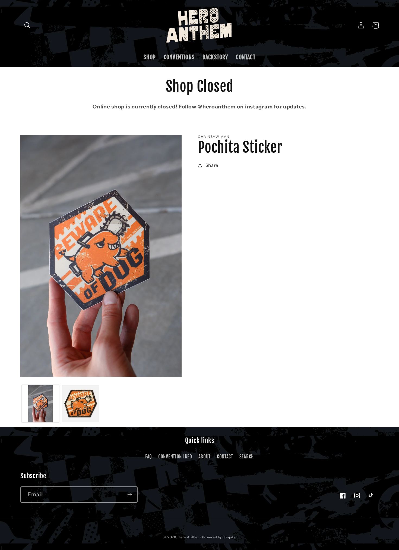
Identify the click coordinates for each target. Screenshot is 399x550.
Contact (225, 457)
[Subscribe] (129, 494)
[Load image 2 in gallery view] (80, 403)
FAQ (148, 457)
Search (246, 457)
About (204, 457)
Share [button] (211, 165)
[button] (27, 25)
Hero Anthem (189, 537)
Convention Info (175, 457)
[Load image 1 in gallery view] (40, 403)
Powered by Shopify (218, 537)
